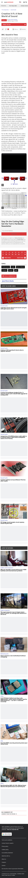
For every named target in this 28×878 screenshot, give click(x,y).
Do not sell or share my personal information (12, 868)
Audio (13, 267)
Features (4, 20)
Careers (3, 865)
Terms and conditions (7, 840)
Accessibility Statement (7, 852)
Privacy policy (5, 846)
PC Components (5, 9)
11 (9, 254)
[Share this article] (2, 29)
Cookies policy (5, 849)
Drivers (11, 270)
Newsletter (24, 29)
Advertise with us (6, 856)
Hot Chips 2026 (13, 5)
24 (25, 254)
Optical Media (20, 267)
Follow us (16, 29)
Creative (4, 270)
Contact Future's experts (7, 843)
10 (6, 254)
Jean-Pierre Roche (13, 19)
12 (12, 254)
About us (4, 859)
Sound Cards (13, 9)
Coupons (4, 862)
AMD (16, 270)
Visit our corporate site (12, 829)
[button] (26, 2)
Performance (5, 267)
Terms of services (18, 238)
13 (15, 254)
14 (18, 254)
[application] (14, 162)
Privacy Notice (20, 239)
